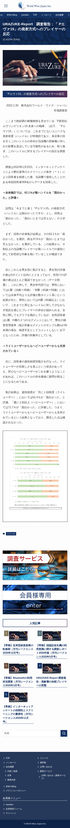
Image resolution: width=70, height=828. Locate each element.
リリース (11, 534)
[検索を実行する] (63, 733)
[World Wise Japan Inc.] (35, 6)
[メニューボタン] (6, 6)
